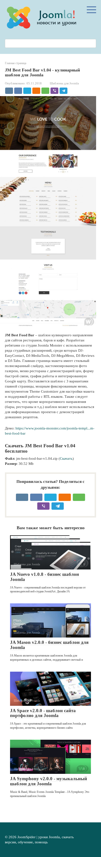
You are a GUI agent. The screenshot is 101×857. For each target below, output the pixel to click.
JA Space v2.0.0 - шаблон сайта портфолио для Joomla (43, 713)
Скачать (66, 458)
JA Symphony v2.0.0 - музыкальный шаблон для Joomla (48, 781)
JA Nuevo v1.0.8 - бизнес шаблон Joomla (44, 577)
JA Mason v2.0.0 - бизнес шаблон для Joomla (49, 645)
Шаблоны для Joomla (64, 83)
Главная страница (15, 63)
